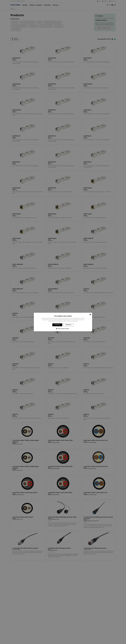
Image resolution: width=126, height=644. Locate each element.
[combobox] (90, 314)
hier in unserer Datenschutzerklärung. (69, 321)
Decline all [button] (68, 324)
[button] (63, 329)
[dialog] (63, 322)
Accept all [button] (57, 324)
